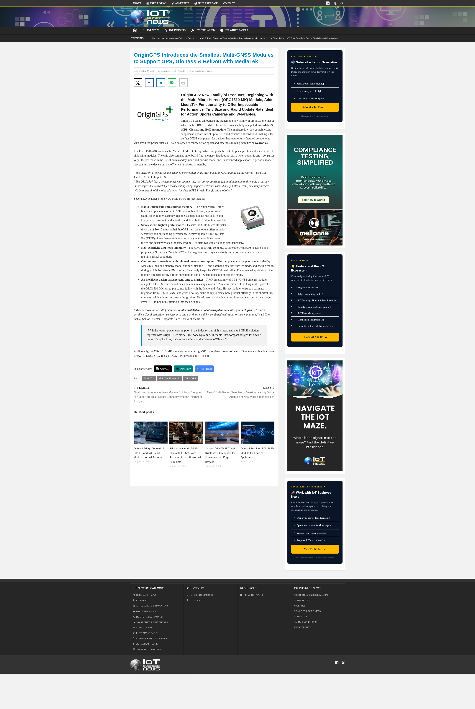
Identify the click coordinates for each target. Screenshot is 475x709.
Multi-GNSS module (169, 378)
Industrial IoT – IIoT (147, 611)
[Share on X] (138, 82)
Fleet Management (147, 633)
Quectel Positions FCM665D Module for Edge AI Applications (257, 453)
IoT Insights (177, 30)
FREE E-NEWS (158, 3)
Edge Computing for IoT (309, 293)
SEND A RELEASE (208, 3)
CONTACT (229, 3)
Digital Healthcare (147, 644)
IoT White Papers (236, 30)
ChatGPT (165, 368)
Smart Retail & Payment (149, 649)
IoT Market (142, 600)
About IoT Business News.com (311, 595)
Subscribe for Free (315, 107)
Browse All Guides (315, 337)
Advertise (299, 606)
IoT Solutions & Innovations (199, 71)
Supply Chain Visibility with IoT (313, 306)
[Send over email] (172, 82)
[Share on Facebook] (149, 82)
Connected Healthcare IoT (310, 319)
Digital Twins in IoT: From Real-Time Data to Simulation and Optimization (280, 38)
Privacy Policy (302, 627)
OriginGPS (190, 378)
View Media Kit (315, 549)
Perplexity (185, 368)
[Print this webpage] (183, 82)
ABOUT (137, 3)
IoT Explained (205, 30)
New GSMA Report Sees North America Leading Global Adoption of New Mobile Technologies (240, 392)
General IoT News (146, 595)
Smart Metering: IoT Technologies (314, 326)
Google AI (207, 368)
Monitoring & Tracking (149, 617)
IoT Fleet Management (308, 313)
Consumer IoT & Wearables (173, 71)
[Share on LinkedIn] (160, 82)
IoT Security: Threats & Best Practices (316, 300)
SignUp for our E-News (307, 611)
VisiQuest (189, 675)
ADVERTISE (182, 3)
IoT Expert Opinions (201, 595)
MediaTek (149, 378)
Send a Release (302, 600)
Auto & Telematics (146, 628)
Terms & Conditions (305, 622)
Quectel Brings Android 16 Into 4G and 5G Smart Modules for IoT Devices (149, 453)
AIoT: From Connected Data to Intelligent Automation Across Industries (208, 38)
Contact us (300, 616)
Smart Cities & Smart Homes (152, 622)
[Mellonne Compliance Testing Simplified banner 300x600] (315, 190)
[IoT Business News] (149, 16)
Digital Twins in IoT (307, 287)
